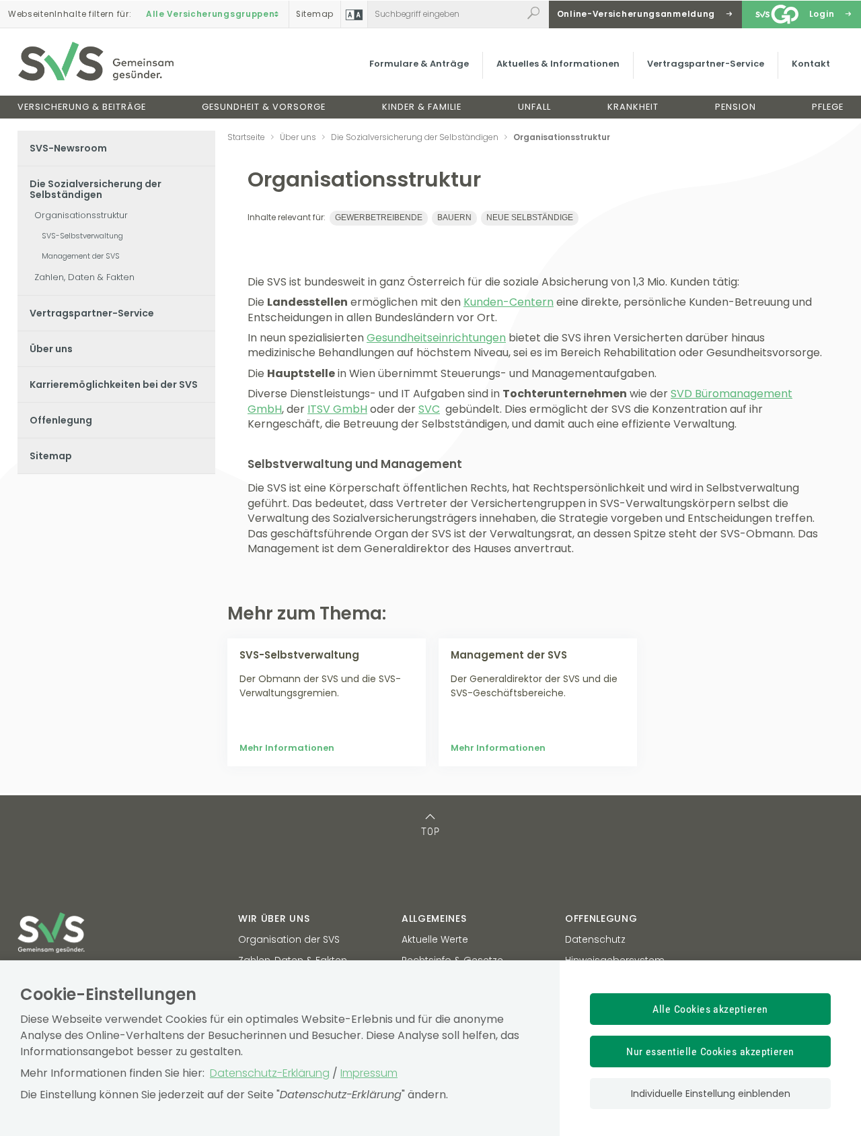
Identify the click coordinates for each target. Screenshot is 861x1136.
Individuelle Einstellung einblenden (710, 1093)
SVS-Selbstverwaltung (82, 235)
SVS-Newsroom (68, 148)
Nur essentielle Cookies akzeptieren (710, 1051)
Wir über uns (273, 918)
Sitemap (51, 456)
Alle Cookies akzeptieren (710, 1009)
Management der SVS (81, 255)
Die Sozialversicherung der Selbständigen (95, 189)
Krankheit (633, 106)
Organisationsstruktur (81, 215)
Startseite (246, 137)
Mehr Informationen (286, 747)
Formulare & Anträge (419, 63)
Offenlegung (61, 420)
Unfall (534, 106)
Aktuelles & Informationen (558, 63)
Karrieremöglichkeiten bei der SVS (114, 384)
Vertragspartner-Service (705, 63)
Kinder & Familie (421, 106)
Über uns (51, 349)
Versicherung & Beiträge (81, 106)
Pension (735, 106)
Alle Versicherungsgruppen (210, 14)
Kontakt (811, 63)
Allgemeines (434, 918)
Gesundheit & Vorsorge (264, 106)
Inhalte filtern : (69, 14)
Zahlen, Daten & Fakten (84, 277)
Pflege (828, 106)
